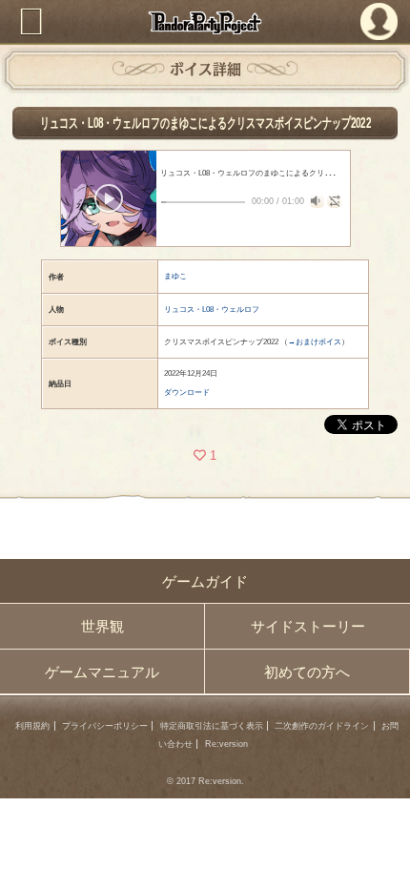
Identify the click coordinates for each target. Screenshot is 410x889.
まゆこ (175, 276)
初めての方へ (307, 672)
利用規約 (32, 726)
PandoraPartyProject (205, 22)
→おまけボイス (314, 342)
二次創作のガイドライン (322, 726)
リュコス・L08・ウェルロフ (211, 309)
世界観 (102, 626)
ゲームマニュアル (102, 672)
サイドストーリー (308, 626)
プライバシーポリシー (105, 726)
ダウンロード (187, 392)
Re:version (226, 744)
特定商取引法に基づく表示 (211, 726)
